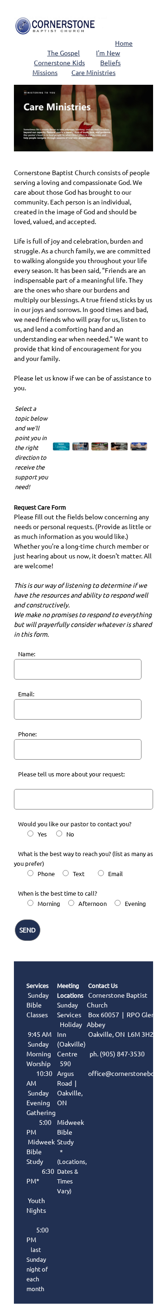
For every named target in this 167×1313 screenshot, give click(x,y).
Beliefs (110, 63)
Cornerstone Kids (59, 63)
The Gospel (63, 53)
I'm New (108, 53)
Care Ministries (93, 72)
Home (124, 43)
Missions (45, 72)
